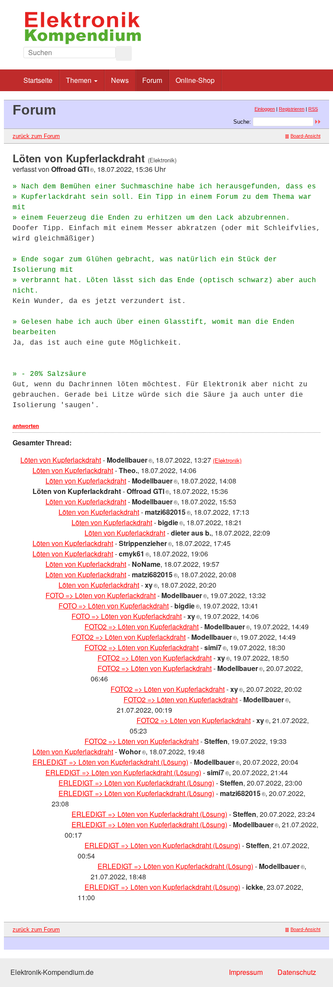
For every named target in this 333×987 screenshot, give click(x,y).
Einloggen (265, 109)
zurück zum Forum (36, 136)
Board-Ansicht (305, 135)
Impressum (246, 972)
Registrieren (291, 109)
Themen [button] (79, 80)
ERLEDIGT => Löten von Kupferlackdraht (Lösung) (110, 762)
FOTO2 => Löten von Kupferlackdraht (142, 627)
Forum (152, 80)
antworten (26, 426)
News (120, 80)
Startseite (37, 80)
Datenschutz (297, 972)
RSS (313, 109)
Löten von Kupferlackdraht (60, 460)
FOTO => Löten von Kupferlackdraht (101, 595)
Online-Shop (195, 80)
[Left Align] (124, 53)
